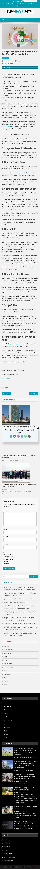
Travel (5, 677)
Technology (7, 674)
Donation (6, 850)
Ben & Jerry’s (10, 97)
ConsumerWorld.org (7, 126)
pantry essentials (7, 289)
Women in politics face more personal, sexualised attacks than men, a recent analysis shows (20, 634)
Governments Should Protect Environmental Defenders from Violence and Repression (20, 594)
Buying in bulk (6, 233)
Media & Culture (8, 667)
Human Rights (8, 663)
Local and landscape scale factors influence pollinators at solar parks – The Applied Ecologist (25, 752)
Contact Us (20, 5)
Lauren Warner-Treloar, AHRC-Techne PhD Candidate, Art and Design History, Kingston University (25, 815)
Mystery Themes (31, 867)
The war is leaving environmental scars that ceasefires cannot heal (20, 613)
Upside (22, 355)
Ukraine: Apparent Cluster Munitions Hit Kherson (7, 394)
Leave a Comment (8, 63)
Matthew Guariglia (19, 460)
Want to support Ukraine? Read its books (15, 602)
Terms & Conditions (25, 3)
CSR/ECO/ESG (8, 650)
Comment (6, 511)
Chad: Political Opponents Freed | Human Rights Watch (19, 623)
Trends (6, 681)
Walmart (17, 344)
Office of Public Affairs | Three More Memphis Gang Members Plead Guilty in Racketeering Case (19, 607)
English (26, 1)
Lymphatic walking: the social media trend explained (19, 599)
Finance (6, 656)
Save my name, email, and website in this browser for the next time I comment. (8, 559)
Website (5, 544)
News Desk (30, 828)
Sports (6, 670)
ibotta (29, 355)
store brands (23, 173)
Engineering (7, 653)
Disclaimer (15, 3)
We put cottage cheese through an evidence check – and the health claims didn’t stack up (20, 628)
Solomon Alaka (20, 61)
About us (34, 3)
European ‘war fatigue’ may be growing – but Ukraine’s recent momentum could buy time (19, 619)
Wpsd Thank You (8, 860)
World (5, 684)
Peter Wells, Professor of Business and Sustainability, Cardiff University (17, 492)
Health (5, 660)
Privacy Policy (6, 3)
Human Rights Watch (19, 783)
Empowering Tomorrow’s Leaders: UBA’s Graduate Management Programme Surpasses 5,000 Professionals (20, 588)
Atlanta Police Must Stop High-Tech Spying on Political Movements (18, 456)
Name (5, 529)
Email (5, 537)
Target (10, 344)
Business (5, 57)
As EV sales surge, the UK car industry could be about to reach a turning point (19, 485)
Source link (5, 387)
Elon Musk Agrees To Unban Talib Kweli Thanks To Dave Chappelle (34, 394)
